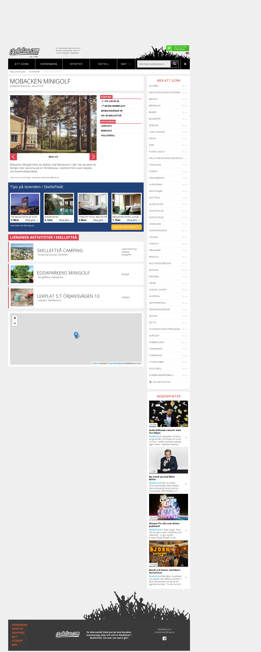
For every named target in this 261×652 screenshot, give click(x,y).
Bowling (154, 125)
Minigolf (154, 256)
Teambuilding (156, 342)
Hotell (103, 64)
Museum (153, 269)
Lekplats (154, 243)
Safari (152, 283)
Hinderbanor (156, 177)
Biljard (153, 112)
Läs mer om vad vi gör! (115, 637)
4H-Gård (153, 85)
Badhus (153, 99)
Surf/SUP (154, 335)
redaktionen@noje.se (164, 632)
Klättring (154, 197)
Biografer (155, 118)
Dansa (152, 138)
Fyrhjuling (155, 164)
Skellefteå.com (17, 71)
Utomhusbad (156, 361)
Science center (157, 289)
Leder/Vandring (158, 230)
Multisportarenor (160, 263)
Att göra (22, 64)
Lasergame (155, 223)
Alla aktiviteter (161, 382)
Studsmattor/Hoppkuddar (164, 329)
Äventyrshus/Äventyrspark (164, 92)
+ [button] (15, 318)
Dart (151, 145)
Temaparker (155, 348)
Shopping (154, 296)
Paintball (154, 276)
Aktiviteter (34, 71)
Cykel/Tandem (157, 131)
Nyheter (76, 64)
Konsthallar (156, 210)
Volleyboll (155, 368)
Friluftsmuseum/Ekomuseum (165, 158)
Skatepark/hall (157, 302)
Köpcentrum (156, 217)
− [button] (15, 323)
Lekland (153, 237)
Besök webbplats (115, 105)
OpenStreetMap (116, 363)
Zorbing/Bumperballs (161, 375)
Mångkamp (155, 250)
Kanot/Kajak (155, 191)
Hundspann (155, 184)
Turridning (155, 355)
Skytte (152, 322)
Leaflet (95, 363)
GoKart (153, 171)
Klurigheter (156, 204)
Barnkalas (155, 105)
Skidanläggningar (159, 309)
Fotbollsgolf (157, 151)
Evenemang (48, 64)
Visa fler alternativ (124, 227)
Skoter (153, 315)
